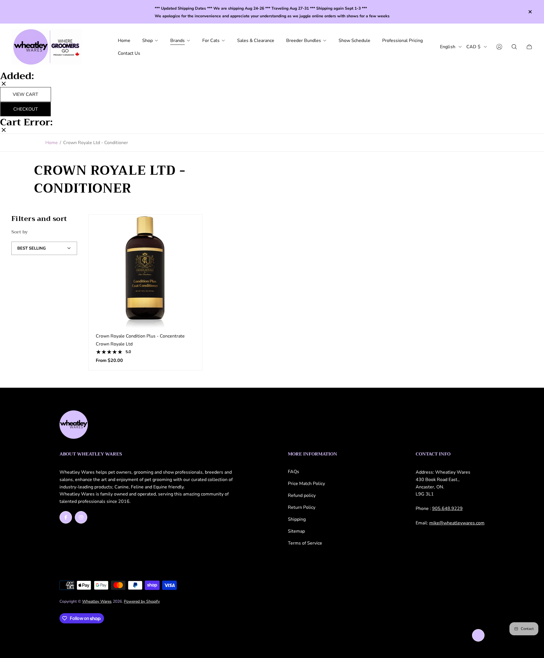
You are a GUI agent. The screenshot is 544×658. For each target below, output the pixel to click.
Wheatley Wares (97, 601)
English (447, 47)
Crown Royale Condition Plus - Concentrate (140, 336)
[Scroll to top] (478, 635)
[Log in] (499, 47)
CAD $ (473, 47)
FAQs (293, 472)
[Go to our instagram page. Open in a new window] (81, 517)
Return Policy (301, 507)
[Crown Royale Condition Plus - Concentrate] (145, 271)
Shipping (297, 519)
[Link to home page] (74, 425)
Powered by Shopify (142, 601)
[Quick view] (189, 228)
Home (51, 143)
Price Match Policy (306, 483)
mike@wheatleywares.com (456, 523)
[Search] (514, 47)
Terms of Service (305, 543)
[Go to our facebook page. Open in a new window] (66, 517)
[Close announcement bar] (530, 11)
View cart (25, 94)
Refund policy (302, 495)
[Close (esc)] (3, 84)
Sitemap (296, 531)
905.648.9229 (447, 508)
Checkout (25, 109)
